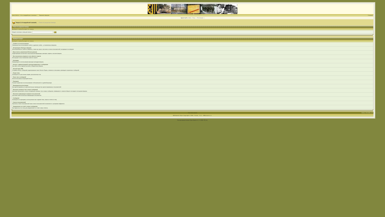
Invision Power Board (191, 120)
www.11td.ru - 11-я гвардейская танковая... (25, 15)
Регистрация (200, 17)
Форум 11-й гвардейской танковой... (26, 22)
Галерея (370, 15)
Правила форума (44, 15)
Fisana (196, 115)
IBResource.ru (207, 115)
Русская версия (181, 120)
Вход (193, 17)
